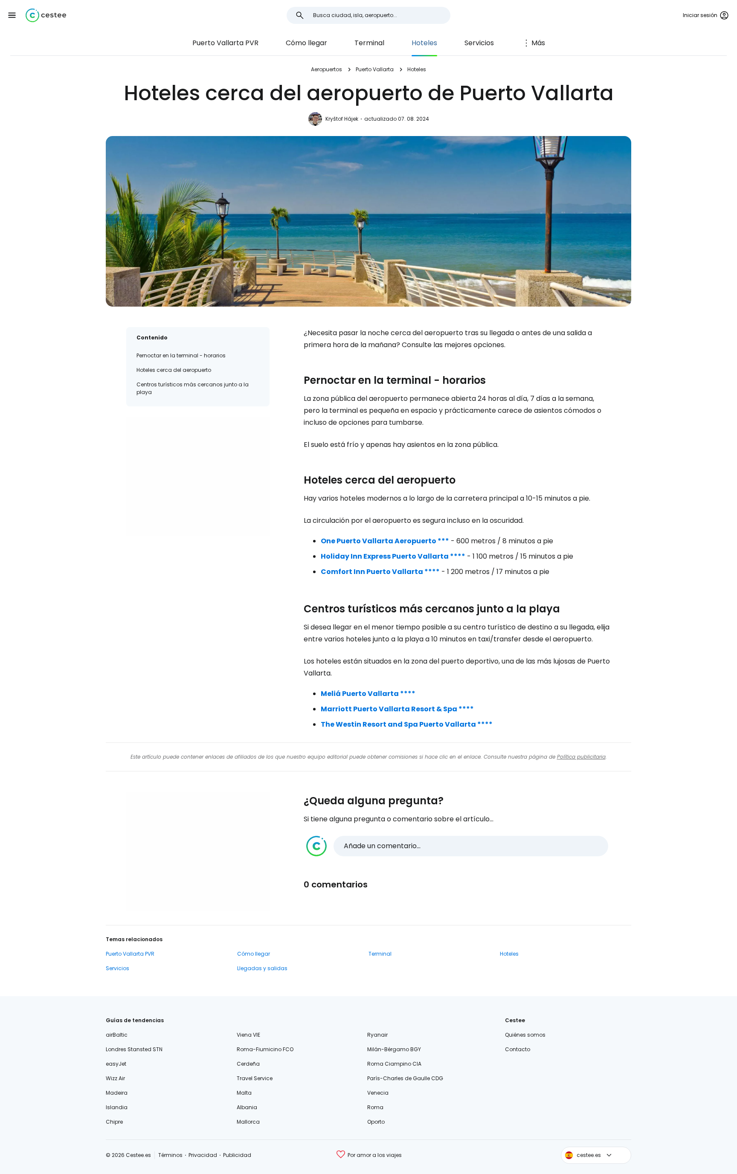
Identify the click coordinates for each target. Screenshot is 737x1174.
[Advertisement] (198, 476)
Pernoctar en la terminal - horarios (181, 355)
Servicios (479, 43)
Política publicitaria (581, 756)
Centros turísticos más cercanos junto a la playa (192, 388)
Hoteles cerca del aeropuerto (173, 370)
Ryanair (377, 1034)
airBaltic (117, 1034)
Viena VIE (248, 1034)
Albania (247, 1107)
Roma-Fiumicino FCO (265, 1049)
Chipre (114, 1121)
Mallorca (248, 1121)
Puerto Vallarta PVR (225, 43)
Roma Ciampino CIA (394, 1063)
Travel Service (255, 1078)
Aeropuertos (326, 69)
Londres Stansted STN (134, 1049)
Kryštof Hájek (341, 118)
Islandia (117, 1107)
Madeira (117, 1092)
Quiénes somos (525, 1034)
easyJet (116, 1063)
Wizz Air (115, 1078)
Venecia (378, 1092)
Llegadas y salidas (262, 968)
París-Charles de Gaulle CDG (405, 1078)
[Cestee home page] (46, 15)
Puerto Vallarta (375, 69)
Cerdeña (248, 1063)
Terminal (369, 43)
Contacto (517, 1049)
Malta (244, 1092)
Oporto (376, 1121)
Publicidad (237, 1155)
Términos (170, 1155)
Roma (375, 1107)
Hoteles (424, 43)
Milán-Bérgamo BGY (394, 1049)
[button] (12, 15)
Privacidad (203, 1155)
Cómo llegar (306, 43)
